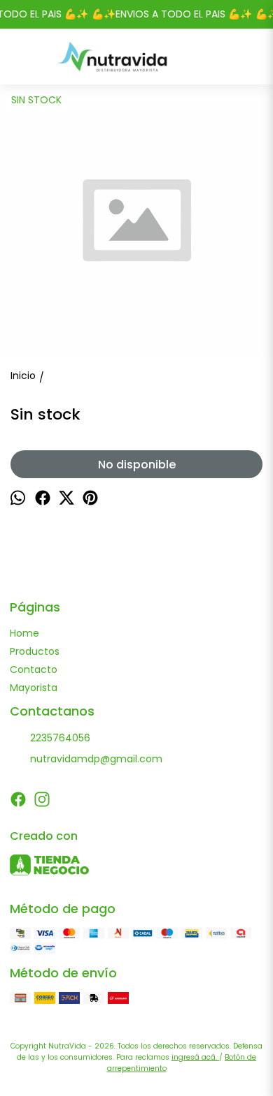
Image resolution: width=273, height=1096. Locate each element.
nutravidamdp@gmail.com (96, 759)
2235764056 (60, 738)
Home (24, 633)
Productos (34, 651)
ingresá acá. (195, 1057)
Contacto (33, 669)
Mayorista (33, 688)
